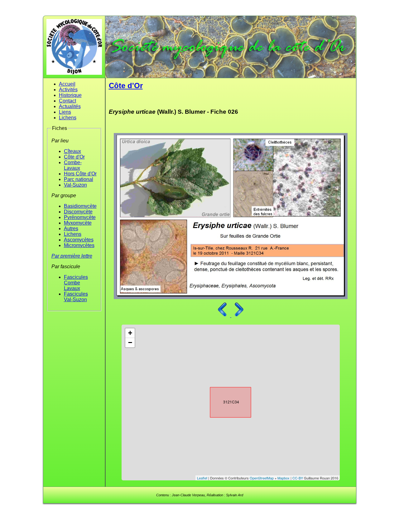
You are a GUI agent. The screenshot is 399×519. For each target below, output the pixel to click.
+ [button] (130, 333)
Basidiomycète (80, 206)
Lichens (67, 117)
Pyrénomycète (80, 217)
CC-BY (297, 477)
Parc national (78, 179)
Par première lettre (71, 256)
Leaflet (202, 477)
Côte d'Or (74, 157)
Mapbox (283, 477)
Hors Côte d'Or (80, 173)
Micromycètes (79, 245)
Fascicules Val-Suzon (76, 296)
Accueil (67, 84)
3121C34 (225, 401)
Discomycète (78, 211)
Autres (71, 228)
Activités (68, 89)
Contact (67, 100)
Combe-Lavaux (73, 165)
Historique (70, 95)
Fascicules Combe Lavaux (76, 282)
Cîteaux (72, 151)
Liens (65, 112)
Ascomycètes (79, 239)
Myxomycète (78, 223)
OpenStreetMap (262, 477)
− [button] (130, 342)
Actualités (70, 106)
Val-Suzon (75, 185)
